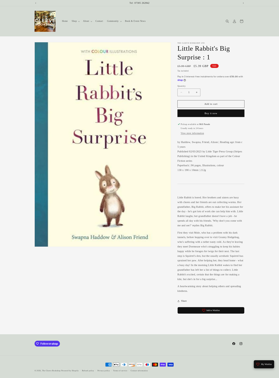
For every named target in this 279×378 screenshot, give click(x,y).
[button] (75, 21)
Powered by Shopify (70, 371)
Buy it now (211, 113)
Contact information (139, 371)
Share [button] (184, 301)
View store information (192, 133)
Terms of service (120, 371)
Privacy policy (104, 371)
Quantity (181, 86)
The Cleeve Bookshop (51, 371)
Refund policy (88, 371)
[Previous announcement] (35, 3)
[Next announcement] (243, 3)
